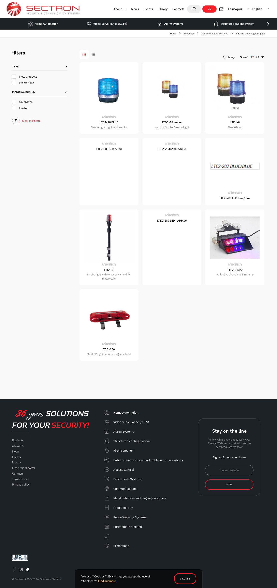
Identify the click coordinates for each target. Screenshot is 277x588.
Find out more (107, 581)
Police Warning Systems (215, 33)
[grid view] (84, 54)
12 (252, 57)
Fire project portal (23, 468)
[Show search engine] (194, 9)
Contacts (178, 9)
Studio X (56, 579)
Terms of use (20, 479)
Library (162, 9)
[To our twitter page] (27, 569)
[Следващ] (268, 24)
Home (173, 33)
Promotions (26, 83)
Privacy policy (21, 484)
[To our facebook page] (14, 569)
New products (28, 76)
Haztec (23, 108)
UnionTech (26, 102)
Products (189, 33)
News (135, 9)
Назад (231, 57)
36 (262, 57)
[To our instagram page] (21, 569)
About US (119, 9)
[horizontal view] (93, 54)
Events (148, 9)
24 (257, 57)
